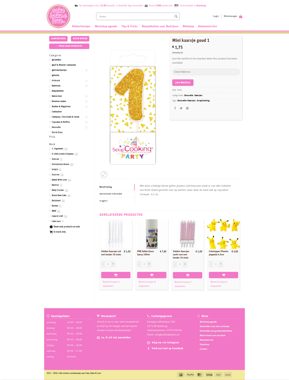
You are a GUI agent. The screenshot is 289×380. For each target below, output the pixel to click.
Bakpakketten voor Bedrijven (160, 26)
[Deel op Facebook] (175, 108)
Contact (203, 349)
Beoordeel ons (206, 340)
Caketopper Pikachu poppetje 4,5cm (218, 253)
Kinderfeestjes (81, 26)
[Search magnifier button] (176, 16)
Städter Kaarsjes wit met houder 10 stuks (111, 253)
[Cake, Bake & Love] (58, 16)
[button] (104, 174)
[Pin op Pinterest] (187, 108)
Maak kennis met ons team (212, 335)
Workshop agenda (106, 26)
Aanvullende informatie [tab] (111, 194)
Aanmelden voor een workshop (214, 326)
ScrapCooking (203, 101)
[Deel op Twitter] (181, 108)
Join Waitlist (182, 82)
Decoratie (188, 95)
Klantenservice (207, 26)
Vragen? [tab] (104, 201)
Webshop (188, 26)
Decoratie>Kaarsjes (186, 101)
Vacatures (204, 344)
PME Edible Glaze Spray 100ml (145, 253)
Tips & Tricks (129, 26)
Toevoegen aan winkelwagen (115, 275)
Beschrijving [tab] (106, 187)
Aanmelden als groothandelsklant (216, 331)
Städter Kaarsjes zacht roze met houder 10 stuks (181, 254)
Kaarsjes (198, 95)
